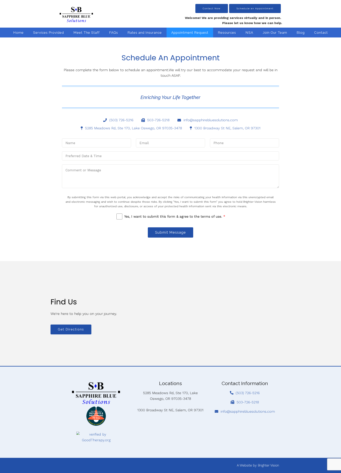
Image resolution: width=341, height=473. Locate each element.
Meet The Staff (86, 33)
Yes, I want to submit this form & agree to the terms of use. (174, 216)
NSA (249, 33)
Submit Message (170, 232)
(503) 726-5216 (248, 393)
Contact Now (212, 8)
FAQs (113, 33)
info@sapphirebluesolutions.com (248, 411)
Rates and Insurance (144, 33)
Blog (301, 33)
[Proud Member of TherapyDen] (96, 416)
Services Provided (48, 33)
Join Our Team (275, 33)
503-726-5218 (248, 402)
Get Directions (71, 329)
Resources (227, 33)
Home (18, 33)
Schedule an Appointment (255, 8)
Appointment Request (189, 33)
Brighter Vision (268, 465)
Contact (321, 33)
